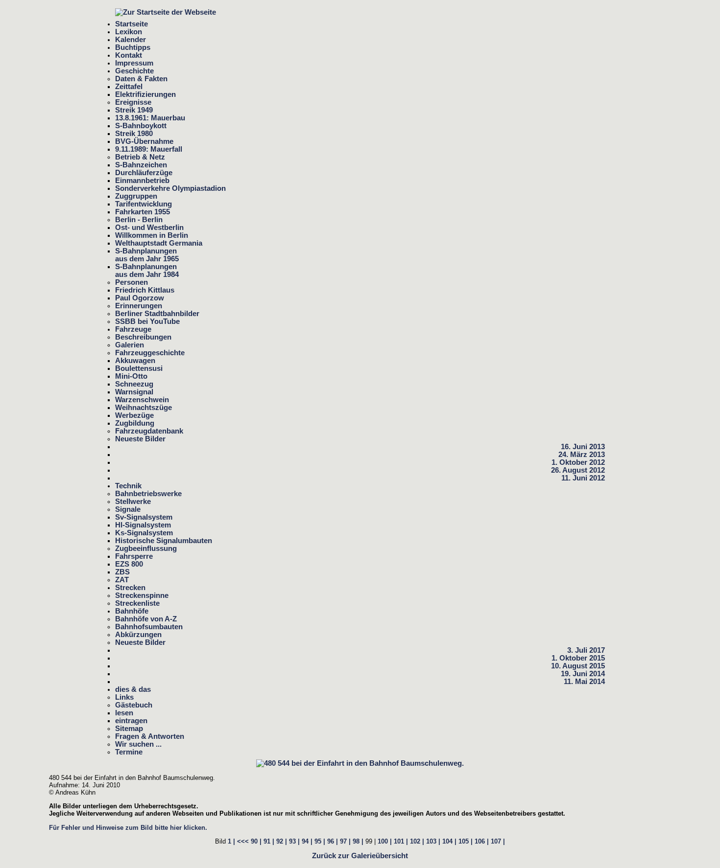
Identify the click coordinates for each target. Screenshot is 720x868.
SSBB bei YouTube (147, 321)
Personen (131, 282)
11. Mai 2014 (584, 681)
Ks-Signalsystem (144, 533)
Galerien (129, 345)
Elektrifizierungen (145, 94)
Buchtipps (132, 47)
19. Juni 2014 (583, 674)
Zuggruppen (136, 196)
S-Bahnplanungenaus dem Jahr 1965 (147, 255)
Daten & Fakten (141, 79)
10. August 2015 (578, 666)
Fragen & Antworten (149, 736)
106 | (482, 841)
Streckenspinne (141, 595)
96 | (332, 841)
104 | (449, 841)
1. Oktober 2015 (578, 658)
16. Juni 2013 (583, 447)
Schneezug (134, 384)
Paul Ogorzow (139, 298)
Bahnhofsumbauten (149, 627)
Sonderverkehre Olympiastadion (170, 188)
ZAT (122, 580)
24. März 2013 (581, 454)
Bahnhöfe (131, 611)
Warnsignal (134, 392)
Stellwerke (133, 501)
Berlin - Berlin (139, 220)
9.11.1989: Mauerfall (148, 149)
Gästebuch (133, 705)
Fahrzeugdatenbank (149, 431)
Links (124, 697)
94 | (307, 841)
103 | (433, 841)
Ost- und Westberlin (149, 227)
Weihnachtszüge (143, 407)
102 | (417, 841)
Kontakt (128, 55)
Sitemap (129, 728)
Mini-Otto (131, 376)
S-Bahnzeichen (141, 165)
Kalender (130, 40)
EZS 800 (129, 564)
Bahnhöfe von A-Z (146, 619)
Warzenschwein (142, 400)
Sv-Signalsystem (143, 517)
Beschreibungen (143, 337)
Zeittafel (129, 87)
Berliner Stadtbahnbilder (157, 314)
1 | (231, 841)
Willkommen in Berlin (151, 235)
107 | (498, 841)
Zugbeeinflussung (146, 548)
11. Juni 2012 (583, 478)
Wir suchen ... (138, 744)
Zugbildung (134, 423)
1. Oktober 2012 (578, 462)
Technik (128, 486)
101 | (401, 841)
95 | (319, 841)
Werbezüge (134, 415)
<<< (243, 841)
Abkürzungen (138, 635)
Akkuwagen (135, 361)
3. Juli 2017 (586, 650)
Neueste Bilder (140, 439)
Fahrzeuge (133, 329)
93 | (294, 841)
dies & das (133, 689)
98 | (358, 841)
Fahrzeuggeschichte (150, 353)
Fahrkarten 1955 (142, 212)
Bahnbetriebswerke (148, 494)
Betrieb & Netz (140, 157)
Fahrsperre (134, 556)
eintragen (131, 721)
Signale (128, 509)
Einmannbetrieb (142, 180)
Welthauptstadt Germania (158, 243)
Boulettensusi (139, 368)
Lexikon (128, 32)
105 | (465, 841)
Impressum (134, 63)
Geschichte (134, 71)
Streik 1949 (134, 110)
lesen (124, 713)
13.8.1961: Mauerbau (150, 118)
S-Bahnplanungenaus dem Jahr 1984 (147, 270)
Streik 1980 (134, 133)
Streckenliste (137, 603)
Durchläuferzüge (143, 173)
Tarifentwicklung (143, 204)
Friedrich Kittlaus (144, 290)
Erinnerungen (138, 306)
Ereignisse (133, 102)
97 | (345, 841)
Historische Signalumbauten (163, 541)
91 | (269, 841)
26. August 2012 (578, 470)
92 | (281, 841)
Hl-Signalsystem (143, 525)
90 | (256, 841)
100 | (385, 841)
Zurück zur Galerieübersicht (360, 856)
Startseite (131, 24)
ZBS (122, 572)
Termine (129, 752)
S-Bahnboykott (141, 126)
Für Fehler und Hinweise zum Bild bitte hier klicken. (128, 827)
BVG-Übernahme (144, 141)
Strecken (130, 588)
